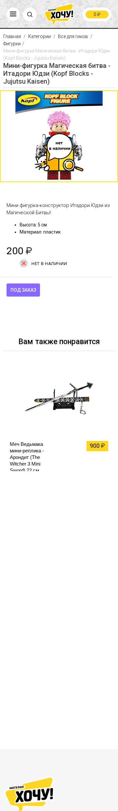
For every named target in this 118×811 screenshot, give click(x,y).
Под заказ (23, 290)
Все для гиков (73, 36)
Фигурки (12, 43)
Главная (12, 36)
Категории (39, 36)
